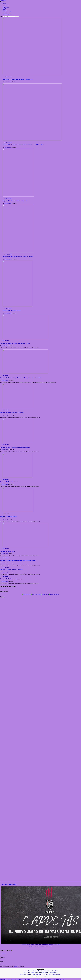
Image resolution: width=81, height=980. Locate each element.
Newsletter (5, 10)
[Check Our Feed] (45, 594)
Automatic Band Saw (54, 972)
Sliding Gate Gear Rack (43, 972)
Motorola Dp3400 (3, 979)
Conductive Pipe (36, 970)
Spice (9, 979)
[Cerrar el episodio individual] (10, 798)
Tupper (4, 9)
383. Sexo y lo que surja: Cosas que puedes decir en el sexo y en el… (14, 828)
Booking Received (6, 13)
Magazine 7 (16, 966)
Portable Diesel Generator (25, 974)
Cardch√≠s (9, 884)
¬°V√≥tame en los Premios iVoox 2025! (8, 772)
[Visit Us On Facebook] (36, 594)
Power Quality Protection (38, 976)
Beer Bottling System (45, 970)
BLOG (4, 6)
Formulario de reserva (7, 14)
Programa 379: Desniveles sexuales (12, 310)
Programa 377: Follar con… (7, 551)
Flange (36, 972)
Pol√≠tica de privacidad (7, 11)
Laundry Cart (13, 979)
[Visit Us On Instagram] (54, 594)
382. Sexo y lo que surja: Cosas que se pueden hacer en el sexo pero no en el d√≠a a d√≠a (18, 835)
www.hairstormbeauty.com (46, 979)
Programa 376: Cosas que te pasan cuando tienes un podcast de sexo (18, 560)
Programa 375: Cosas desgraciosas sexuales (11, 569)
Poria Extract (37, 979)
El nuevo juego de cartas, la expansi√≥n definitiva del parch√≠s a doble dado (40, 944)
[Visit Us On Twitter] (26, 594)
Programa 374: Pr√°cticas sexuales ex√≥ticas (11, 579)
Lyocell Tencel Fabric (47, 974)
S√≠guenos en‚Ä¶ (6, 7)
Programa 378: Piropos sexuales (8, 516)
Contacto (4, 8)
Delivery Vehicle (54, 970)
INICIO (4, 3)
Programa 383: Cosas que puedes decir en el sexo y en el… (18, 79)
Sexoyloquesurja (7, 81)
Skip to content (3, 0)
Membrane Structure (56, 974)
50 (4, 588)
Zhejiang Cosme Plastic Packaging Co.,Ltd (25, 979)
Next (6, 588)
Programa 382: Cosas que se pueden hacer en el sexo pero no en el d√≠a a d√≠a (23, 144)
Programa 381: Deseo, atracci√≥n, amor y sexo (15, 201)
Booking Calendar (4, 953)
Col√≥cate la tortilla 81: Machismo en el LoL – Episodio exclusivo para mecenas (16, 832)
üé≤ (3, 884)
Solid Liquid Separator (27, 970)
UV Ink (54, 979)
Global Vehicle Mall (60, 979)
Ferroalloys (46, 976)
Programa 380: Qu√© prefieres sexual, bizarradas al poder (18, 256)
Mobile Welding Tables (36, 974)
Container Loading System (28, 972)
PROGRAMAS (6, 5)
